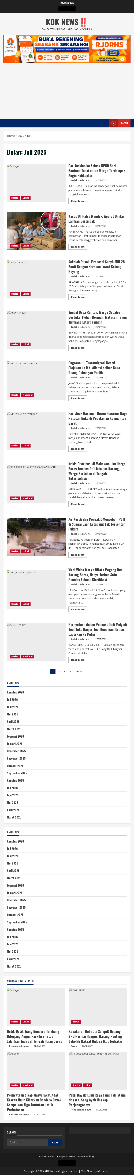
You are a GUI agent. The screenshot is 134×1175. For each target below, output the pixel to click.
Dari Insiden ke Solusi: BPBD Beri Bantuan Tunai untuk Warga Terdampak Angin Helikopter (36, 183)
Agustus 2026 (15, 692)
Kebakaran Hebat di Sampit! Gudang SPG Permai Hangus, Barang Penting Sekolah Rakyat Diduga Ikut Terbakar (96, 1036)
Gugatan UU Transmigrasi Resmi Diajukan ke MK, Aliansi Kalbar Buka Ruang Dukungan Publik (36, 380)
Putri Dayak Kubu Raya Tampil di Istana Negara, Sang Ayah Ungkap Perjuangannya (97, 1099)
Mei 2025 (12, 803)
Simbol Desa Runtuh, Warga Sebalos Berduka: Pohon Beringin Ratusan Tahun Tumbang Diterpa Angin (36, 330)
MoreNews (87, 1171)
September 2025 (17, 773)
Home (42, 1156)
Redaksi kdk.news (80, 180)
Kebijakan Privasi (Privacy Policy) (75, 1156)
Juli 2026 (12, 700)
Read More (79, 201)
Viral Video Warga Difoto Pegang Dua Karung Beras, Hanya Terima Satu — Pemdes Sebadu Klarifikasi (36, 589)
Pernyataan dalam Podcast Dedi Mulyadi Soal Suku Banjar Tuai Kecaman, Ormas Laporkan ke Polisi (36, 642)
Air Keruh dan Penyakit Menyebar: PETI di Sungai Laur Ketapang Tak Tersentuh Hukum (36, 537)
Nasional (28, 394)
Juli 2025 (12, 788)
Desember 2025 (16, 751)
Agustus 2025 (15, 780)
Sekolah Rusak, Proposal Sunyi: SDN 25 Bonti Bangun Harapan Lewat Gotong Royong (36, 279)
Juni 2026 (12, 707)
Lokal (26, 197)
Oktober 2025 (15, 766)
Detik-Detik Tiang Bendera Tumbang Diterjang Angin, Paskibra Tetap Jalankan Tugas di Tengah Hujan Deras (34, 1036)
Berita (14, 197)
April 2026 (13, 721)
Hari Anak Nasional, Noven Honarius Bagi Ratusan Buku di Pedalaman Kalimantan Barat (36, 431)
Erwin (74, 1046)
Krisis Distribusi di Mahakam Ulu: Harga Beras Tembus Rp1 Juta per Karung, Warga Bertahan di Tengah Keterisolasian (36, 484)
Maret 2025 (14, 817)
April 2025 (13, 810)
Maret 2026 (14, 729)
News (76, 1021)
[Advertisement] (67, 89)
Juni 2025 (12, 795)
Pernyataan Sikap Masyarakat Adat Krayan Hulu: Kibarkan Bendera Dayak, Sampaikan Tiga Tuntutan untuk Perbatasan (34, 1102)
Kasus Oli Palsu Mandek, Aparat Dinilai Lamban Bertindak (36, 231)
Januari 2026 (15, 744)
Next (79, 671)
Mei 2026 (12, 714)
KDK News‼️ (67, 21)
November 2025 (16, 758)
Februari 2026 (15, 736)
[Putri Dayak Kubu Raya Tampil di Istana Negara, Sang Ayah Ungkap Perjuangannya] (98, 1071)
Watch (124, 123)
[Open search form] (106, 123)
